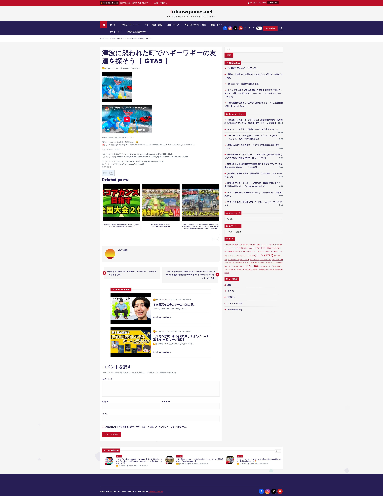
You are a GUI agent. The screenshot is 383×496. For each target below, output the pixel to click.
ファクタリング (264, 263)
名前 (105, 401)
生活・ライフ (173, 25)
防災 (227, 272)
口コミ (228, 269)
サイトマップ (115, 31)
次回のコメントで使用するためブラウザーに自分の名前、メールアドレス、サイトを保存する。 (146, 427)
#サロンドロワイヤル (251, 245)
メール (166, 401)
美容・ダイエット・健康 (195, 25)
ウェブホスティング (268, 251)
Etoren (231, 251)
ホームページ (104, 38)
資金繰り (270, 269)
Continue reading (161, 317)
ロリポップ (271, 266)
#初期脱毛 (243, 248)
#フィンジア (276, 245)
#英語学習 (260, 248)
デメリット (254, 259)
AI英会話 (270, 248)
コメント (107, 379)
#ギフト (238, 245)
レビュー (262, 266)
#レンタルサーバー (231, 248)
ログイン (231, 291)
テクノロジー (244, 259)
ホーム (113, 25)
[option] (131, 459)
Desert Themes (156, 491)
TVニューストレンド (130, 25)
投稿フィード (233, 297)
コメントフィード (235, 303)
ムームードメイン (247, 266)
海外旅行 (240, 269)
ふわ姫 (248, 251)
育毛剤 (248, 269)
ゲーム (116, 68)
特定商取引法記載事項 (136, 31)
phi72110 (108, 68)
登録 (229, 284)
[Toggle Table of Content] (110, 173)
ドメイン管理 (251, 263)
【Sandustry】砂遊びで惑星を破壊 (243, 84)
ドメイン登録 (229, 263)
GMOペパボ (240, 251)
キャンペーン (249, 256)
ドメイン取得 (277, 259)
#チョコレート (266, 245)
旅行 (233, 269)
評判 (255, 269)
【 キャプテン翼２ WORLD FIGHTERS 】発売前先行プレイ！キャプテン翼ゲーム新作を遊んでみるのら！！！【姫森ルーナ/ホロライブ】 (253, 93)
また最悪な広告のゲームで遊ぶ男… (242, 68)
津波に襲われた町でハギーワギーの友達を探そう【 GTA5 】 (132, 38)
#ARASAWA (229, 245)
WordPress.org (235, 309)
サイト (105, 414)
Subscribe (270, 28)
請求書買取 (263, 269)
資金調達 (279, 269)
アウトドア (256, 251)
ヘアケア (232, 266)
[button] (276, 451)
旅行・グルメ (217, 25)
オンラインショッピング (236, 256)
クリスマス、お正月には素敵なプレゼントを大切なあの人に (253, 129)
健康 (279, 266)
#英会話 (251, 248)
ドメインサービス (265, 259)
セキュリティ (233, 259)
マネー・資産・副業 (153, 25)
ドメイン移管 (239, 263)
